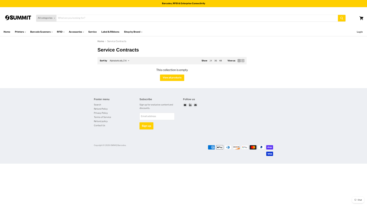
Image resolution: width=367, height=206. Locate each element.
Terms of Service (102, 117)
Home (7, 31)
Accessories (75, 31)
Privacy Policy (101, 113)
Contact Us (99, 125)
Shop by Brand (132, 31)
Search (97, 104)
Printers (19, 31)
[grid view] (239, 60)
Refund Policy (101, 109)
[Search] (341, 18)
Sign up (146, 125)
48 (220, 60)
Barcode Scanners (40, 31)
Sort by (103, 61)
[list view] (242, 60)
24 (211, 60)
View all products (172, 77)
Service (92, 31)
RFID (60, 31)
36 (215, 60)
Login (360, 32)
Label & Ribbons (110, 31)
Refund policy (101, 121)
